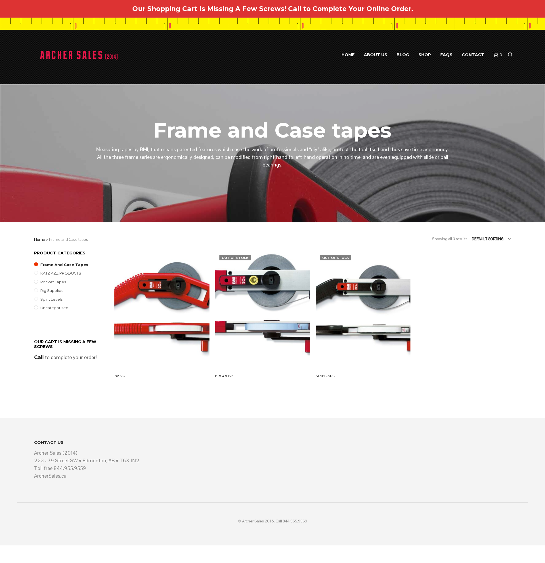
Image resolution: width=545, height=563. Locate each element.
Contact (473, 54)
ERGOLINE (224, 376)
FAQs (446, 54)
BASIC (119, 376)
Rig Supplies (51, 290)
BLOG (403, 54)
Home (348, 54)
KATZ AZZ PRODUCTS (60, 273)
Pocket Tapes (53, 282)
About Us (375, 54)
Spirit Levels (51, 299)
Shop (424, 54)
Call (39, 357)
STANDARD (326, 376)
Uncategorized (54, 307)
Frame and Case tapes (64, 264)
